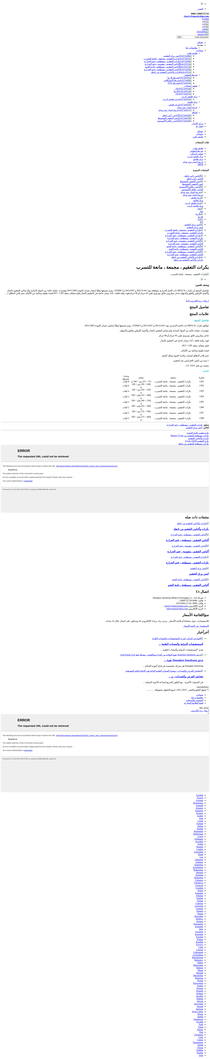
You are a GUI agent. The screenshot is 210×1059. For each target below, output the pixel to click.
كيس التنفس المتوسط (192, 184)
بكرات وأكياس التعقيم (198, 438)
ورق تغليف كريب (195, 206)
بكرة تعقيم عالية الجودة (198, 433)
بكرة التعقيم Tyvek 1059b (197, 441)
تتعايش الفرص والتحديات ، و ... (186, 676)
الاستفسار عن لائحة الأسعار (196, 626)
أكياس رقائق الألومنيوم (192, 189)
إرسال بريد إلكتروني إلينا (197, 301)
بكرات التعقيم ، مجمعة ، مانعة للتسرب (185, 232)
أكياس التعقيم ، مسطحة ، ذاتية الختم (186, 249)
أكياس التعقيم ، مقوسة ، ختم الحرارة (185, 243)
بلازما (200, 216)
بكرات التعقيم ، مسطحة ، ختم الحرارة (185, 238)
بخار (201, 211)
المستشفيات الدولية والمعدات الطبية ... (181, 644)
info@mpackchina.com (177, 608)
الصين (200, 9)
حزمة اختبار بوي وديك (193, 195)
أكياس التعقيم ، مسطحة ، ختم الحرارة (185, 254)
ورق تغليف (198, 200)
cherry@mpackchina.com (196, 16)
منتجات (199, 134)
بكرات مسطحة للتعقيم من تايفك (193, 444)
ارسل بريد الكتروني (200, 710)
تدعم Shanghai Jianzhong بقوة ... (183, 660)
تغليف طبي (198, 136)
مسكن (200, 131)
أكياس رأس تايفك (195, 178)
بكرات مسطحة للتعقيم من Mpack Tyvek (190, 435)
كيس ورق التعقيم (195, 227)
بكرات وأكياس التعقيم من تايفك (188, 260)
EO (201, 222)
